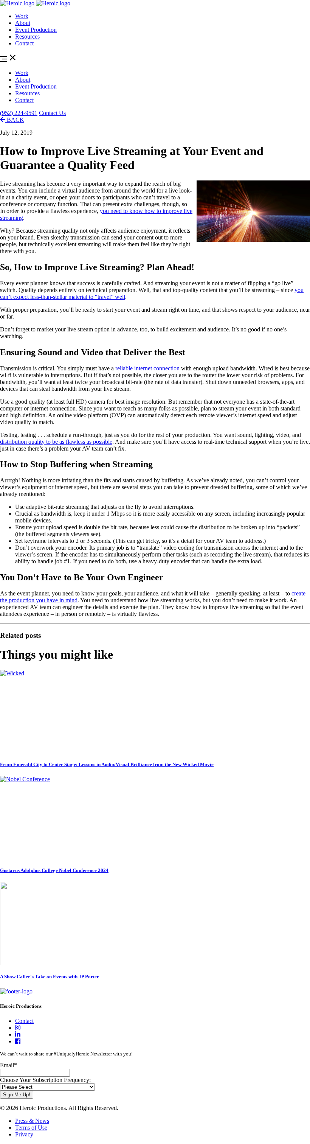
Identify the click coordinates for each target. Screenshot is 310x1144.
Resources (27, 36)
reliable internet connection (147, 368)
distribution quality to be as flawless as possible (56, 441)
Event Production (36, 29)
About (22, 23)
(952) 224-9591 (18, 113)
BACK (14, 120)
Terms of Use (31, 1127)
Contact (24, 43)
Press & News (32, 1121)
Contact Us (52, 113)
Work (21, 16)
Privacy (24, 1134)
